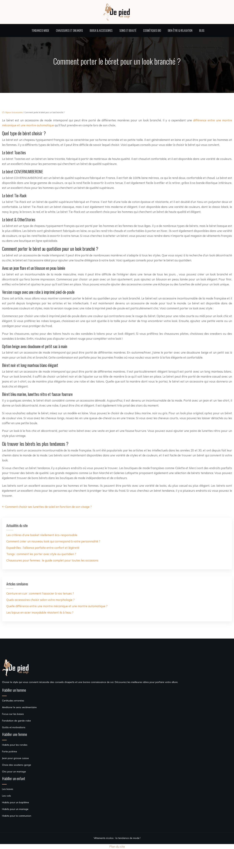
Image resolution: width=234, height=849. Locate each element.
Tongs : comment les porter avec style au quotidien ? (41, 554)
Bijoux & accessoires (101, 30)
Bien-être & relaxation (180, 30)
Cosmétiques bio (152, 30)
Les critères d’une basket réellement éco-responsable (41, 535)
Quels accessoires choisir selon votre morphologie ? (40, 600)
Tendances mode (40, 30)
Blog (201, 30)
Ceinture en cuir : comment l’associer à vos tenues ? (40, 593)
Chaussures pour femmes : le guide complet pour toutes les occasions (52, 560)
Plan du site (117, 846)
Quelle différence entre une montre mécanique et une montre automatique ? (56, 606)
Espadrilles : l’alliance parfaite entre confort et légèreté (42, 547)
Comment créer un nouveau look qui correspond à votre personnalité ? (53, 541)
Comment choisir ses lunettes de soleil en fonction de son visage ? (48, 506)
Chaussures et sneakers (69, 30)
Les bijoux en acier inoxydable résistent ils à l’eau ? (39, 612)
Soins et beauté (127, 30)
